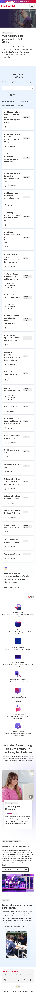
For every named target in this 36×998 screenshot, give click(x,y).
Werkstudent (12, 554)
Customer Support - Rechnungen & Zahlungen (12, 276)
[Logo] (18, 971)
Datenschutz (29, 991)
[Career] (8, 6)
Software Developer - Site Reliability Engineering (12, 481)
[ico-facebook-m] (31, 979)
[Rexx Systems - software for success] (31, 597)
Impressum (21, 991)
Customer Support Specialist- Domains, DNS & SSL (12, 337)
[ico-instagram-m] (5, 979)
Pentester (10, 407)
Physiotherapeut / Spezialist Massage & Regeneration (12, 421)
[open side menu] (32, 6)
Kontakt (14, 991)
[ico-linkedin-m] (24, 979)
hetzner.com (6, 991)
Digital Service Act (18, 995)
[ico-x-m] (18, 979)
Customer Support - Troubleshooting (12, 297)
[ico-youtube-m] (11, 979)
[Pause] (31, 797)
